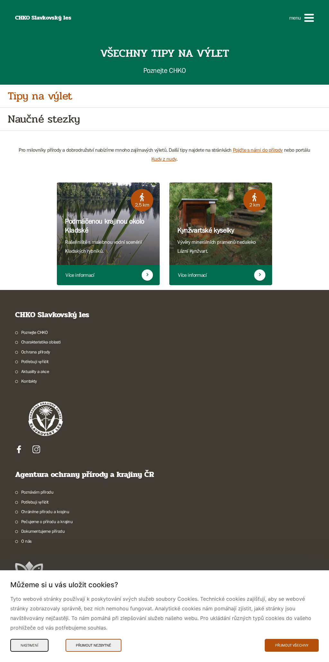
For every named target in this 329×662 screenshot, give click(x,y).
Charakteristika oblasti (41, 341)
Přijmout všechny (291, 645)
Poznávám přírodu (37, 492)
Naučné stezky (44, 119)
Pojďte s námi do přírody (258, 150)
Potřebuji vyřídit (35, 361)
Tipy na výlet (40, 96)
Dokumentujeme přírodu (43, 531)
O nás (26, 541)
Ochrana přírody (35, 351)
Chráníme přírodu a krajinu (45, 511)
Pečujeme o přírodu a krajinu (47, 521)
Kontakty (29, 381)
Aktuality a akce (35, 371)
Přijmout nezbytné (93, 645)
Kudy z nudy (163, 159)
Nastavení (29, 645)
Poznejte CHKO (34, 332)
